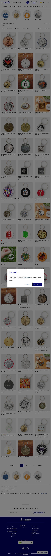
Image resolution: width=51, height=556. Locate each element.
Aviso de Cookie (26, 277)
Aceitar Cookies (37, 284)
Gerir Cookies (28, 284)
